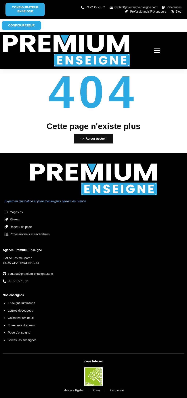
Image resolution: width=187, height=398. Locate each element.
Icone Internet (93, 361)
